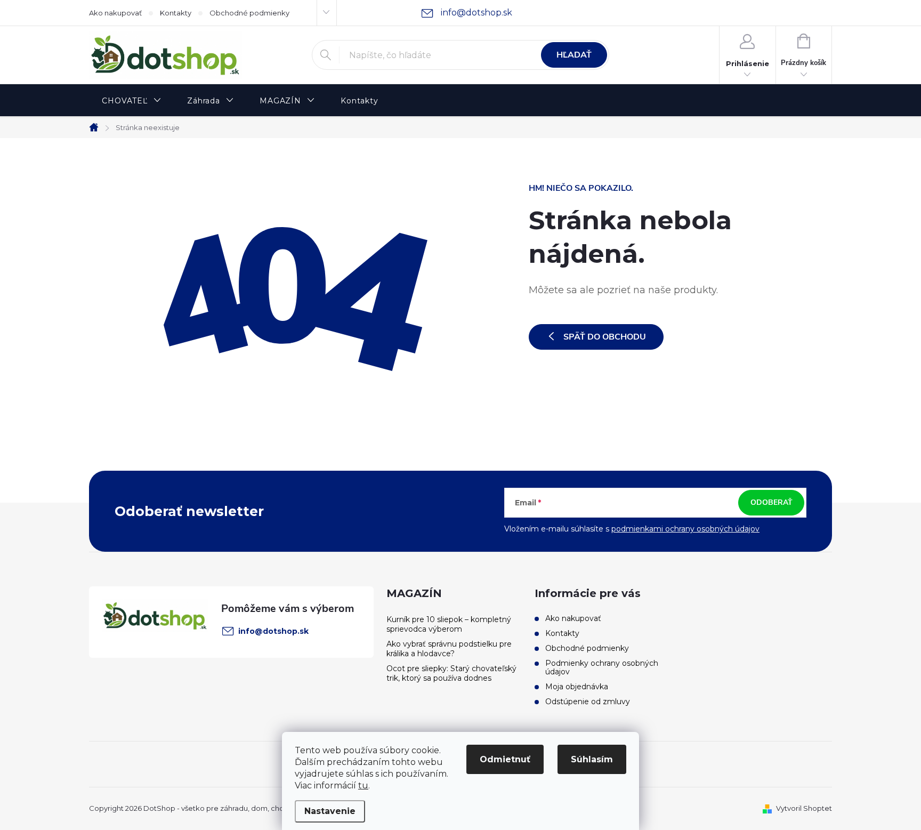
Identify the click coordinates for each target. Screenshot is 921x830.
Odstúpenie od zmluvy (587, 701)
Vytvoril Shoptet (804, 808)
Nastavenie (330, 811)
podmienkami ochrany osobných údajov (685, 529)
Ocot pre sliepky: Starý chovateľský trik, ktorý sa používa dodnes (451, 673)
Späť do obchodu (604, 337)
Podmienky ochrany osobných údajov (601, 667)
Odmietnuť (505, 759)
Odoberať (771, 502)
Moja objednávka (576, 686)
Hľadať (574, 55)
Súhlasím (592, 759)
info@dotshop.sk (273, 631)
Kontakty (175, 13)
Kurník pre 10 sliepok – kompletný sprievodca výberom (448, 624)
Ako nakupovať (115, 13)
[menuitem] (131, 101)
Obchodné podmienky (249, 13)
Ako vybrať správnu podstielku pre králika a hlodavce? (449, 648)
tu (363, 785)
